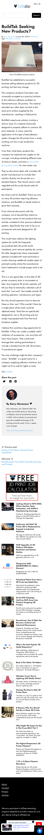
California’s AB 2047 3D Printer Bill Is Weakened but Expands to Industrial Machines (28, 528)
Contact (5, 788)
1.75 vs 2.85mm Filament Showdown (27, 762)
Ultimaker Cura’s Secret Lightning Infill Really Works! (28, 677)
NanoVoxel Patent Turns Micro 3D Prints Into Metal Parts (29, 580)
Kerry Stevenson (9, 36)
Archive (5, 795)
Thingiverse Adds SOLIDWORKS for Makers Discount (27, 566)
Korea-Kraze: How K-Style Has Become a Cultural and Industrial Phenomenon (29, 622)
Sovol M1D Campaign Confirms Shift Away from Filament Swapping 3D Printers (27, 601)
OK (38, 824)
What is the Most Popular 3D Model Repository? (28, 645)
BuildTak (9, 371)
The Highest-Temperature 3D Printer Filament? (28, 744)
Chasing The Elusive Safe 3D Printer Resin (28, 691)
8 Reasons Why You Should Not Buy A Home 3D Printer (28, 708)
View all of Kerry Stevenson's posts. (19, 430)
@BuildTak (9, 38)
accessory (17, 38)
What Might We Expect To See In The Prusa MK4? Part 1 (29, 726)
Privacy (5, 792)
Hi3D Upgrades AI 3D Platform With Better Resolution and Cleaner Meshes (26, 548)
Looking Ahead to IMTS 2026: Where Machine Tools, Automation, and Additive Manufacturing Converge (29, 507)
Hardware (34, 36)
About (4, 784)
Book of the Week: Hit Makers (29, 662)
